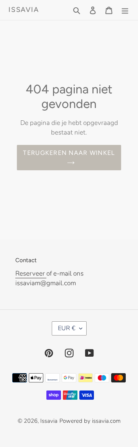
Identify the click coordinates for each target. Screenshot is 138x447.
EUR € (67, 328)
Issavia (23, 10)
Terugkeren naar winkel (69, 152)
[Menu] (125, 10)
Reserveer (30, 273)
